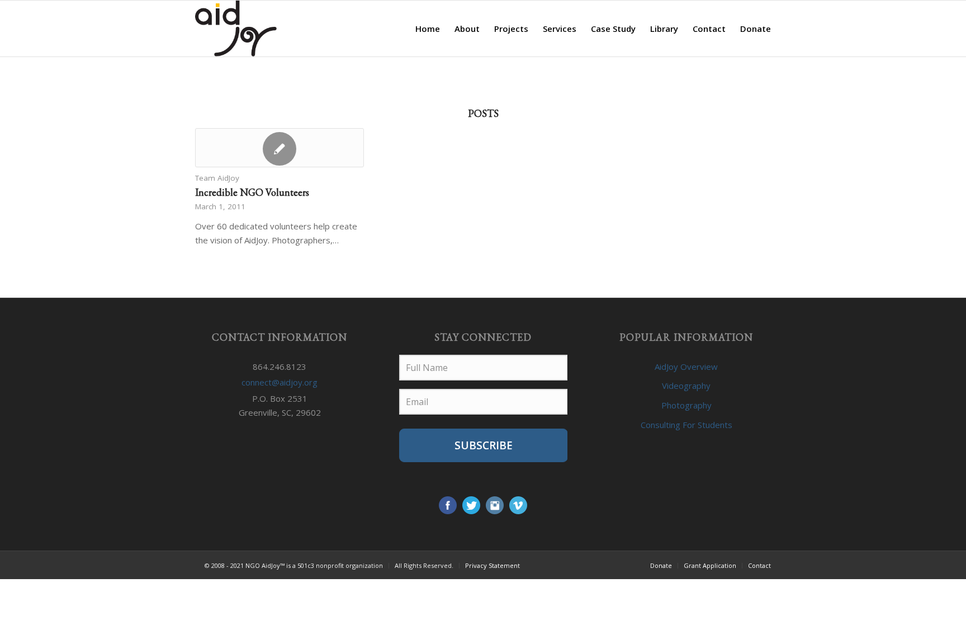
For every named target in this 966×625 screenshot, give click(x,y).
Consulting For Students (686, 424)
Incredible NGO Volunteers (252, 192)
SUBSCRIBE (483, 445)
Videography (686, 385)
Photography (686, 405)
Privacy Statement (492, 565)
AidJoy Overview (686, 366)
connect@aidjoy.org (280, 382)
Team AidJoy (217, 178)
